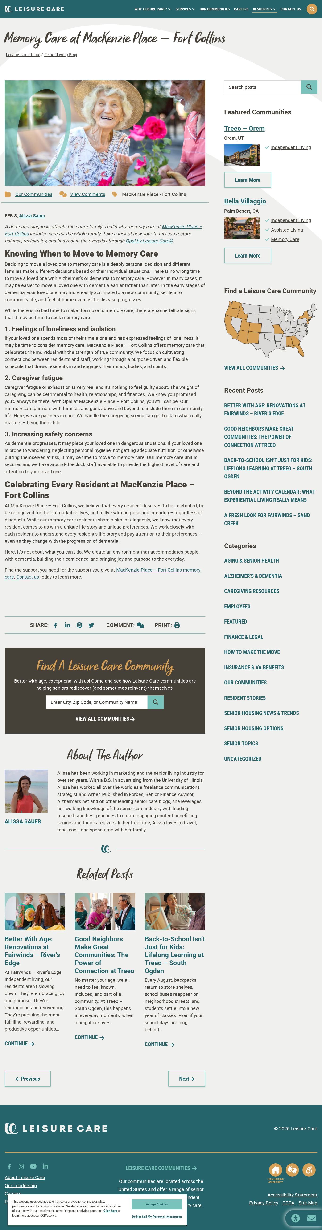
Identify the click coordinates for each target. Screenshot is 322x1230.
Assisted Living (287, 230)
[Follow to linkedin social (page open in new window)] (67, 625)
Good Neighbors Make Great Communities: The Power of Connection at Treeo (104, 954)
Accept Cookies (157, 1204)
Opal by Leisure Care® (149, 240)
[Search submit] (156, 702)
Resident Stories (245, 697)
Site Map (308, 1203)
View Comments (87, 194)
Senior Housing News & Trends (261, 713)
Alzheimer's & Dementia (253, 576)
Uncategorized (242, 758)
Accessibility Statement (292, 1194)
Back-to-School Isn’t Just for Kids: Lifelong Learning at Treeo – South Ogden (175, 954)
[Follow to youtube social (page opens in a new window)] (91, 625)
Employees (237, 606)
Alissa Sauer (32, 215)
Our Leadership (21, 1185)
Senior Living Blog (60, 54)
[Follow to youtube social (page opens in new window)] (33, 1166)
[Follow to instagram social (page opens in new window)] (21, 1166)
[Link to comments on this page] (140, 625)
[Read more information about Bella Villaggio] (242, 220)
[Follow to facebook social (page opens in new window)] (9, 1166)
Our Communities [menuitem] (215, 9)
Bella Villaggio (245, 200)
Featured (235, 621)
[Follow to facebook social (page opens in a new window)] (55, 625)
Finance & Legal (243, 637)
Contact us (27, 577)
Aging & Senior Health (251, 560)
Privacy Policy (263, 1203)
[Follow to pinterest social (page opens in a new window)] (79, 625)
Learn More (247, 180)
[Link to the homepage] (34, 9)
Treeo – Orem (244, 128)
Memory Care (285, 239)
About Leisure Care (25, 1177)
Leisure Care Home (23, 54)
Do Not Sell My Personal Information (157, 1216)
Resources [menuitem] (262, 9)
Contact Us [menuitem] (291, 9)
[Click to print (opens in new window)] (177, 625)
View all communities (102, 718)
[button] (312, 9)
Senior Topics (241, 743)
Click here (110, 1210)
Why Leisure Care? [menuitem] (151, 9)
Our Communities (33, 194)
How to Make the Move (252, 652)
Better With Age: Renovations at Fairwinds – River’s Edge (32, 950)
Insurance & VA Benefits (254, 667)
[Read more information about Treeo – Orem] (242, 147)
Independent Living (291, 147)
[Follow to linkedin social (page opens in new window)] (45, 1166)
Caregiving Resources (251, 591)
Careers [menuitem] (241, 9)
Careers (13, 1193)
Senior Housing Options (253, 728)
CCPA (288, 1203)
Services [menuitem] (183, 9)
